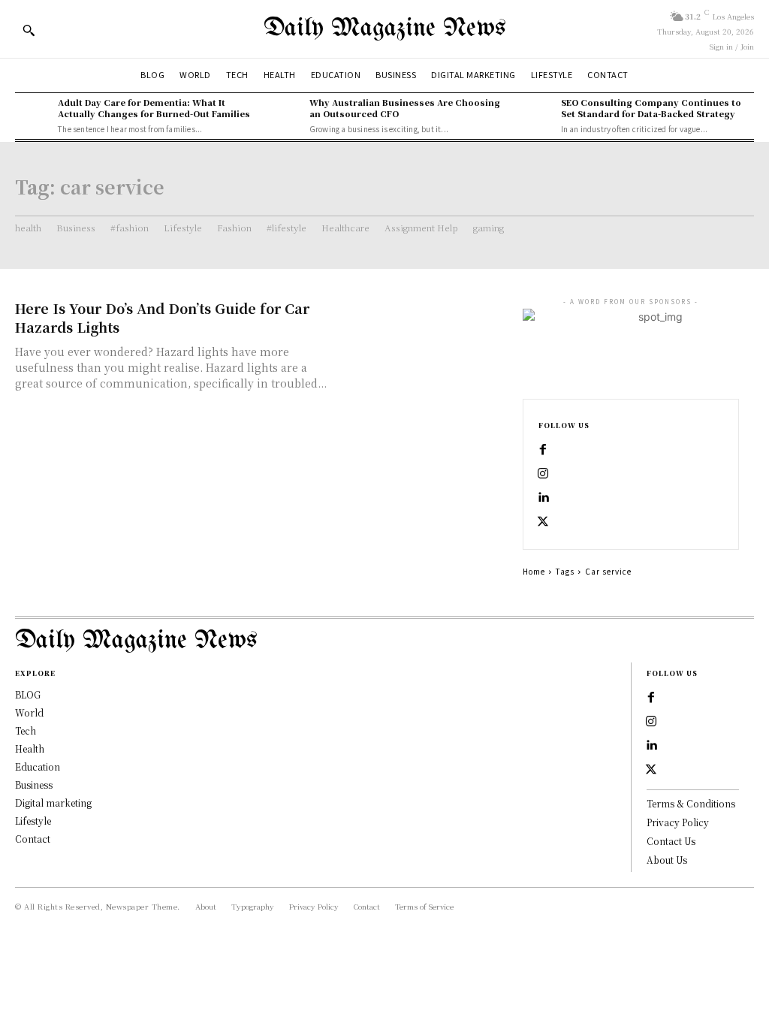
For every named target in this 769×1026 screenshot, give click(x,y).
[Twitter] (543, 522)
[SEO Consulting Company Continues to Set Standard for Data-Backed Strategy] (535, 114)
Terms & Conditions (691, 803)
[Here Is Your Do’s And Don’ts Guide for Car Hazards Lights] (421, 342)
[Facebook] (543, 450)
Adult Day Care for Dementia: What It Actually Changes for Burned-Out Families (154, 107)
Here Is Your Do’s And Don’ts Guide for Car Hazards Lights (162, 317)
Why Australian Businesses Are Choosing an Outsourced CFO (404, 107)
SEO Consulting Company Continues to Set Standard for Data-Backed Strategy (651, 107)
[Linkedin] (543, 498)
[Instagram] (543, 474)
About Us (667, 859)
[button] (28, 30)
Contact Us (671, 840)
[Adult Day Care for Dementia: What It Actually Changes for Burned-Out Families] (32, 114)
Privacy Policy (678, 822)
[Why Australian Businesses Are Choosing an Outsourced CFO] (284, 114)
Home (534, 571)
